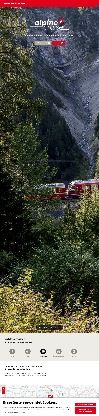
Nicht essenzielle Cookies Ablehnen (85, 410)
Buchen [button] (56, 43)
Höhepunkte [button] (40, 43)
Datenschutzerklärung (34, 410)
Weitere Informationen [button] (52, 328)
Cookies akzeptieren (85, 404)
